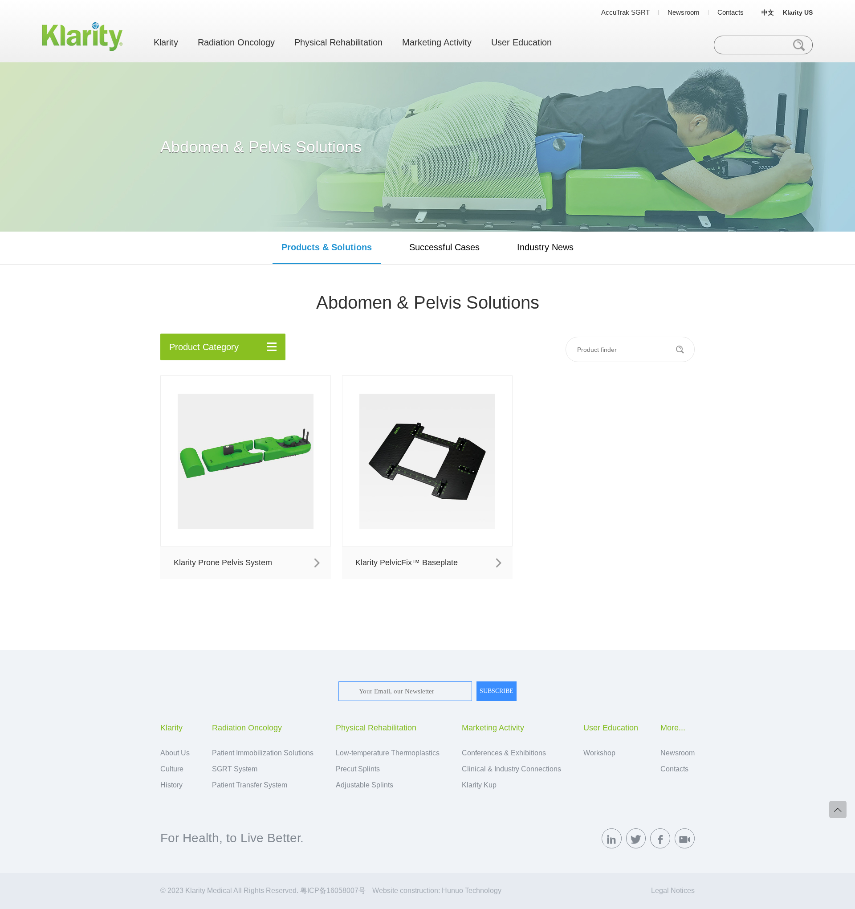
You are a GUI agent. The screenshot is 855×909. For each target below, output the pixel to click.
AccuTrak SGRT (625, 12)
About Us (175, 753)
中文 (767, 12)
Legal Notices (673, 890)
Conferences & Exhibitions (504, 753)
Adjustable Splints (364, 785)
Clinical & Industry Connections (511, 769)
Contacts (730, 12)
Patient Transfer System (249, 785)
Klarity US (798, 12)
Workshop (599, 753)
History (171, 785)
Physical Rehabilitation (338, 42)
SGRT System (234, 769)
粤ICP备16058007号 (333, 890)
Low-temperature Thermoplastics (388, 753)
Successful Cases (444, 247)
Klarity (166, 42)
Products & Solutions (326, 247)
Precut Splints (358, 769)
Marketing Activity (437, 42)
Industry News (545, 247)
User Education (521, 42)
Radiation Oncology (236, 42)
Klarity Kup (479, 785)
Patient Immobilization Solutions (263, 753)
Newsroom (684, 12)
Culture (171, 769)
